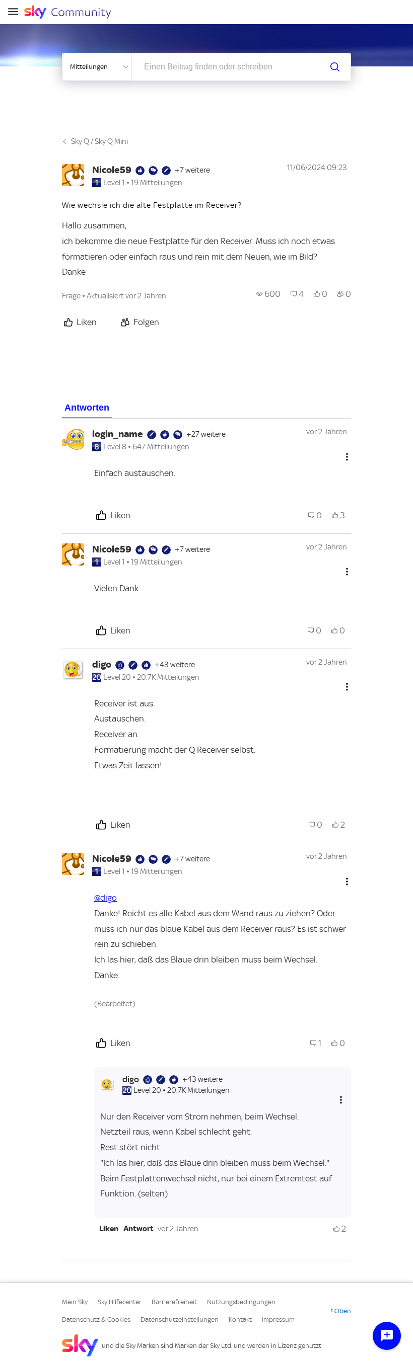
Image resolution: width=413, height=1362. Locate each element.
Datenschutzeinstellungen (180, 1319)
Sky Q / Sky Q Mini (99, 141)
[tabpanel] (206, 839)
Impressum (278, 1319)
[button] (108, 1229)
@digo (105, 898)
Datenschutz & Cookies (96, 1319)
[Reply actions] (341, 1100)
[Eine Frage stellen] (387, 1336)
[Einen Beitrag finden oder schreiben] (335, 66)
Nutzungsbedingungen (241, 1302)
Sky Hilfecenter (120, 1302)
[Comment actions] (347, 456)
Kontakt (240, 1319)
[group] (268, 294)
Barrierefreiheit (174, 1302)
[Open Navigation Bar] (16, 12)
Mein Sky (75, 1302)
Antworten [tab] (86, 408)
